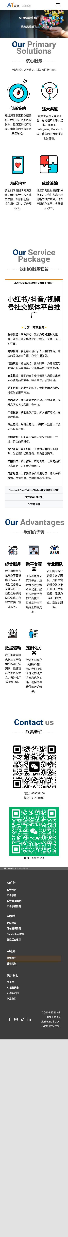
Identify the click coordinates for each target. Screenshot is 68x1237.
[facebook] (9, 1019)
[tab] (34, 282)
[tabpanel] (34, 386)
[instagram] (16, 1019)
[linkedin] (29, 1019)
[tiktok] (22, 1019)
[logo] (19, 3)
